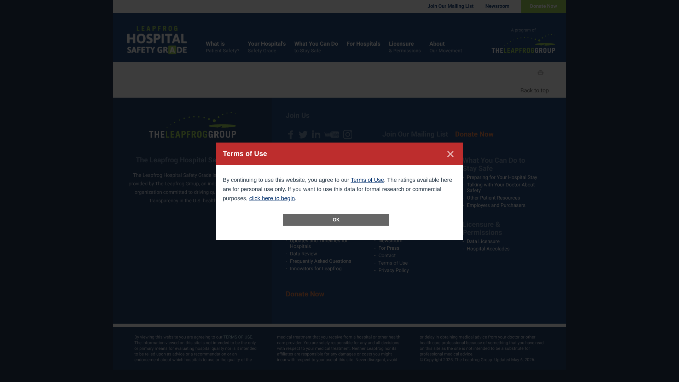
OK (336, 219)
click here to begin (272, 199)
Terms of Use (367, 180)
